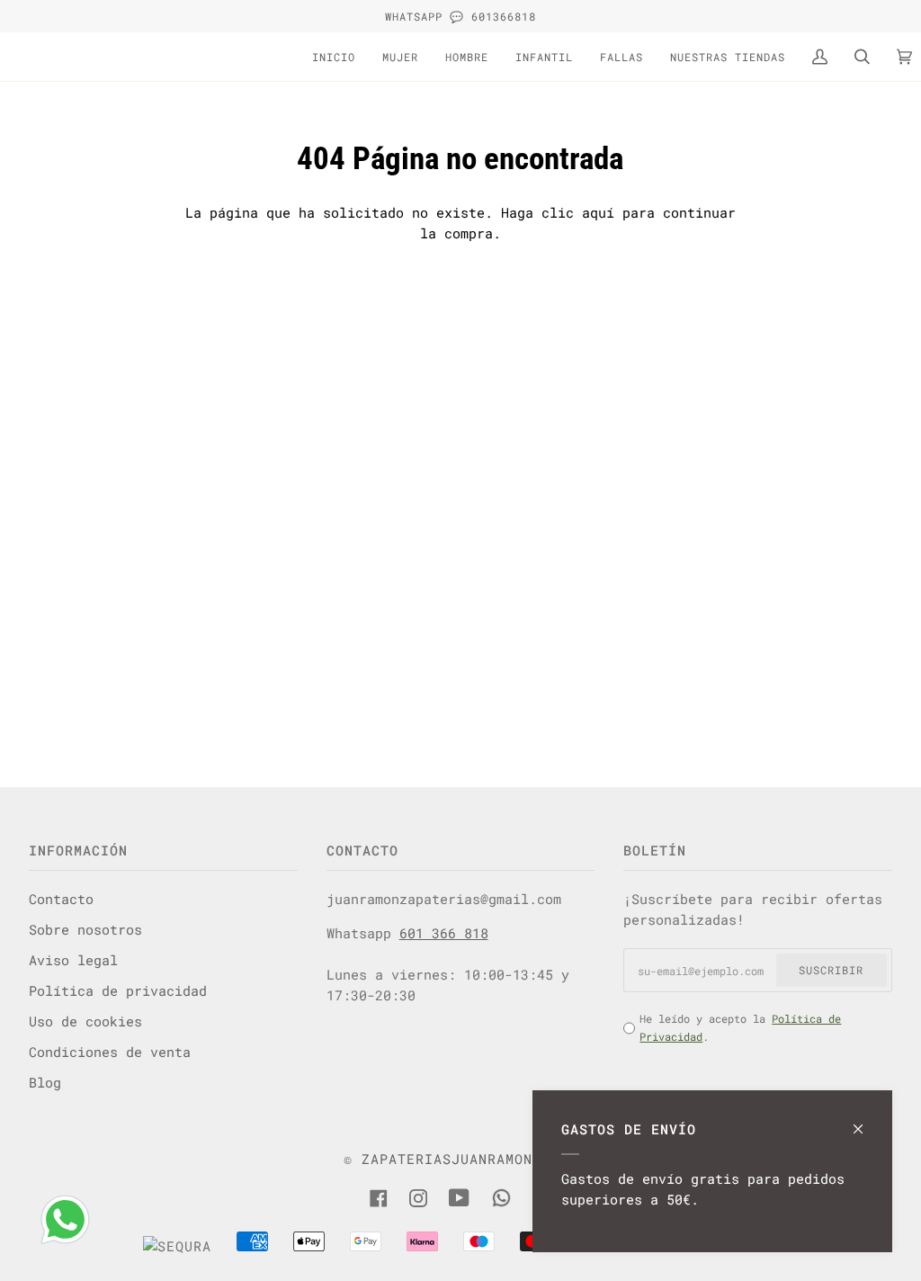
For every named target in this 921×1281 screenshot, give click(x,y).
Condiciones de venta (110, 1052)
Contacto (61, 899)
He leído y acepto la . (740, 1027)
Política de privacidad (118, 990)
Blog (45, 1082)
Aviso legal (73, 960)
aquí (598, 212)
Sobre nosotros (85, 929)
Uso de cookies (85, 1021)
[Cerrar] (865, 1120)
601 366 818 (443, 933)
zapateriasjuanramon (447, 1159)
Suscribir (831, 970)
